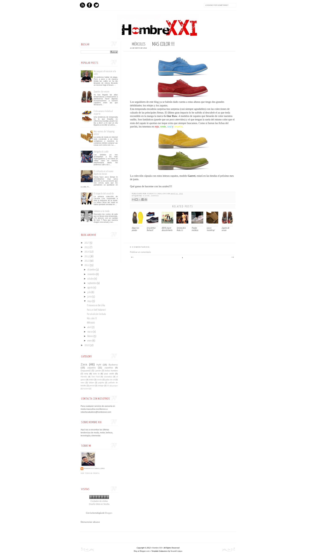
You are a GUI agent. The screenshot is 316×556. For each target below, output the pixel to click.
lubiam (91, 383)
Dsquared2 (86, 371)
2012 (87, 261)
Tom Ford (95, 377)
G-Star (146, 196)
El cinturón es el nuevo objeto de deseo (103, 172)
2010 (87, 345)
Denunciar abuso (90, 522)
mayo (89, 301)
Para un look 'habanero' (96, 310)
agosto (90, 288)
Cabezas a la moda (101, 211)
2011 (87, 265)
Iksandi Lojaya (176, 551)
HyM (98, 364)
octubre (90, 279)
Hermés (84, 377)
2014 (87, 252)
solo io (96, 374)
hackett (86, 388)
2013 (87, 256)
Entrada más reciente (132, 257)
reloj (86, 374)
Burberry (113, 364)
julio (89, 292)
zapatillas (109, 368)
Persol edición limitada (96, 314)
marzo (90, 332)
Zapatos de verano (101, 91)
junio (89, 297)
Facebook (89, 5)
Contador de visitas (99, 501)
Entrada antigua (232, 257)
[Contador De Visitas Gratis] (99, 498)
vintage (101, 386)
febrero (90, 336)
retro (82, 383)
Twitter (96, 5)
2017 (87, 243)
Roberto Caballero (157, 194)
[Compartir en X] (139, 199)
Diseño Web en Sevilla (99, 504)
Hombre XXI (157, 548)
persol (91, 386)
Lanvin (98, 371)
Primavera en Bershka (96, 305)
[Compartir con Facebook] (142, 199)
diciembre (91, 270)
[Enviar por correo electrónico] (133, 199)
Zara (84, 364)
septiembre (92, 283)
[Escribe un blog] (136, 199)
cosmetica (108, 377)
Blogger (108, 513)
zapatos (155, 196)
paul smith (109, 374)
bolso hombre (111, 371)
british (91, 380)
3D (108, 386)
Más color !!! (92, 318)
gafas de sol (110, 380)
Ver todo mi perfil (90, 473)
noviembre (91, 274)
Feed (82, 5)
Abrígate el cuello (101, 152)
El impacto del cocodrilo (104, 193)
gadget (115, 386)
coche (99, 380)
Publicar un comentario (140, 252)
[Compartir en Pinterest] (145, 199)
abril (89, 327)
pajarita (101, 383)
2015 (87, 247)
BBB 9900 (91, 323)
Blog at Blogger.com (142, 551)
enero (89, 341)
